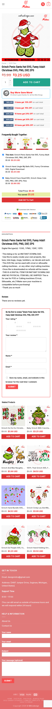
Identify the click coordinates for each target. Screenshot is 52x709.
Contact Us (7, 626)
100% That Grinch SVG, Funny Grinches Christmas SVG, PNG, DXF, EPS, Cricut (39, 468)
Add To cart (31, 82)
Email (9, 367)
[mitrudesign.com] (26, 4)
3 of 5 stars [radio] (11, 326)
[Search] (43, 4)
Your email (6, 642)
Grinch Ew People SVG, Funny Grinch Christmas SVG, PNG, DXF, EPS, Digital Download (13, 548)
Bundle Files (38, 699)
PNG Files (27, 699)
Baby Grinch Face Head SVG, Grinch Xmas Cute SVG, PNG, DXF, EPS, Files (25, 179)
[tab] (26, 234)
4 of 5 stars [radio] (28, 326)
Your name (6, 632)
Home (4, 63)
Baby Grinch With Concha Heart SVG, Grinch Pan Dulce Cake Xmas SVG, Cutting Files (39, 428)
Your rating (11, 319)
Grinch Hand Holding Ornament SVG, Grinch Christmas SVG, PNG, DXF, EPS (39, 548)
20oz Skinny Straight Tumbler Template (21, 700)
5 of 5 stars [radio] (11, 330)
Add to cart (13, 436)
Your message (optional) (12, 660)
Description (7, 234)
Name (9, 356)
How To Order (26, 702)
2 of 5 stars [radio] (22, 322)
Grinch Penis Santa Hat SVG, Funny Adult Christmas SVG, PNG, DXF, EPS (27, 156)
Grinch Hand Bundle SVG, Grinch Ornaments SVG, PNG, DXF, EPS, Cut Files (13, 508)
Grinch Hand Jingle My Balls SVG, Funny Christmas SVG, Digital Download (27, 167)
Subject (5, 651)
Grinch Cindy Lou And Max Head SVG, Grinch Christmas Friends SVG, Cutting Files (39, 508)
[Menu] (3, 4)
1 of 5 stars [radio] (9, 322)
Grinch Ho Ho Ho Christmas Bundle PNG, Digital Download (13, 428)
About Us (6, 621)
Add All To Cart (26, 200)
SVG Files (12, 63)
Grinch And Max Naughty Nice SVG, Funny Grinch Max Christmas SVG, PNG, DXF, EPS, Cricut (13, 468)
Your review (11, 335)
